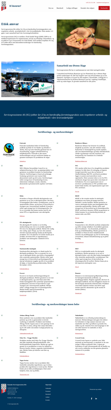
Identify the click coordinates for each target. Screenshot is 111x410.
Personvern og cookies (95, 389)
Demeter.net (78, 293)
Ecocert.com (23, 295)
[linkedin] (96, 398)
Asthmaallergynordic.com (26, 333)
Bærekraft (60, 8)
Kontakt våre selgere (87, 8)
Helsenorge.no (79, 333)
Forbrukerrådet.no (24, 269)
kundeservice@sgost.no (103, 2)
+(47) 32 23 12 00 (90, 2)
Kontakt (48, 400)
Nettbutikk (48, 388)
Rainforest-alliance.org (81, 161)
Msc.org (22, 187)
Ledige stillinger (71, 8)
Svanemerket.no (79, 242)
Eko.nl (77, 267)
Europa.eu (22, 244)
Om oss (50, 8)
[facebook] (91, 398)
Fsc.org (77, 191)
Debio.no (22, 216)
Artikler (47, 397)
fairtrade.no (23, 161)
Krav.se (77, 218)
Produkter (48, 391)
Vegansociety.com (24, 374)
